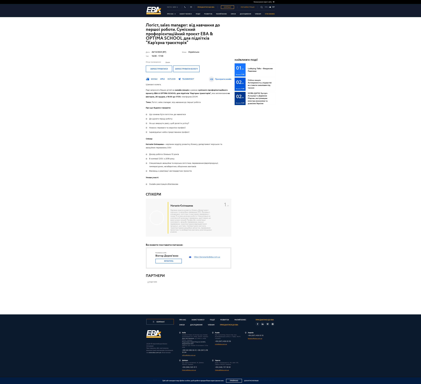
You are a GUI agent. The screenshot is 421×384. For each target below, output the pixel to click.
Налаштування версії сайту (263, 2)
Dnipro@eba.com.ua (189, 370)
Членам (258, 14)
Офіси (233, 14)
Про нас (170, 14)
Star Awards (270, 14)
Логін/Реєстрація (247, 7)
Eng (266, 7)
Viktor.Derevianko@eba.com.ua (207, 257)
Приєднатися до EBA (229, 325)
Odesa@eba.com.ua (222, 370)
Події (198, 14)
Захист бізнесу (185, 14)
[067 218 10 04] (185, 7)
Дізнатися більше (251, 380)
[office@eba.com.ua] (191, 7)
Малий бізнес (221, 14)
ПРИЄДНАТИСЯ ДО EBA (205, 7)
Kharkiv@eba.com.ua (255, 338)
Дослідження (245, 14)
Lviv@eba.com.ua (221, 344)
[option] (188, 218)
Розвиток (208, 14)
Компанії (227, 7)
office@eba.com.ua (188, 355)
